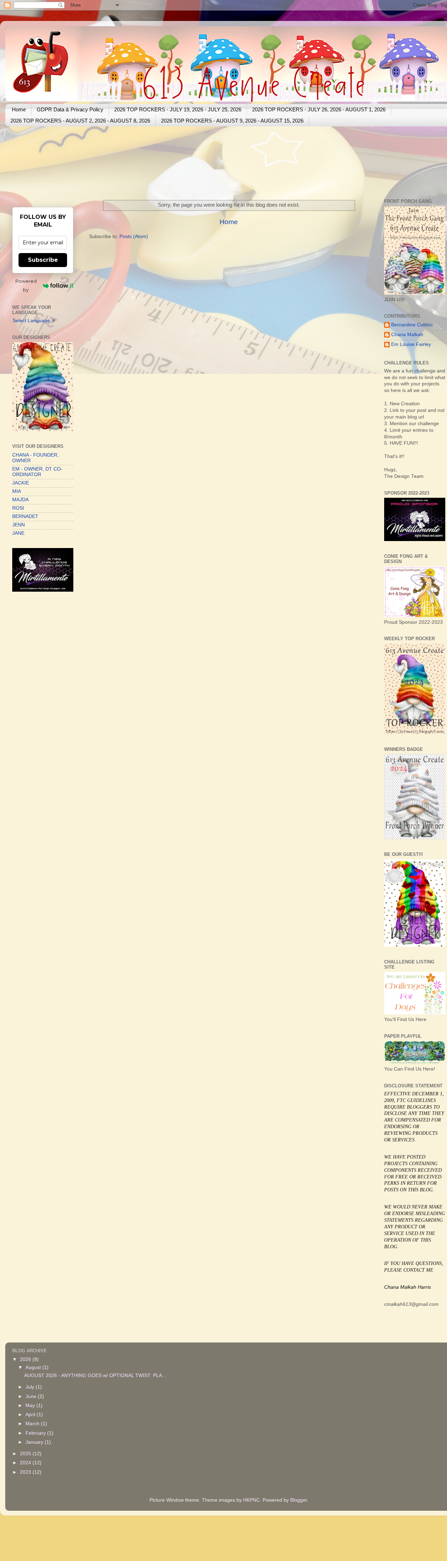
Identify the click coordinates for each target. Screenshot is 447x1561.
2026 (26, 1359)
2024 (26, 1462)
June (31, 1396)
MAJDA (20, 499)
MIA (16, 491)
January (35, 1442)
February (36, 1433)
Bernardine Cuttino (412, 324)
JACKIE (20, 483)
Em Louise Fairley (411, 344)
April (31, 1414)
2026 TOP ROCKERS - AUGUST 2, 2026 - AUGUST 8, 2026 (80, 121)
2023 (26, 1472)
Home (19, 109)
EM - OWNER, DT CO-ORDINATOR (37, 471)
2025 (26, 1453)
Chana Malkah (407, 334)
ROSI (18, 508)
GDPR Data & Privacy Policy (70, 109)
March (33, 1423)
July (30, 1387)
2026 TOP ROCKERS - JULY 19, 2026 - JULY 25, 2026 (177, 109)
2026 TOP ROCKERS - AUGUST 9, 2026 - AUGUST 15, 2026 (232, 121)
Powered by (26, 285)
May (30, 1405)
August (33, 1367)
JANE (18, 533)
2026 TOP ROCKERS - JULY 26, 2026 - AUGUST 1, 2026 (319, 109)
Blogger (298, 1500)
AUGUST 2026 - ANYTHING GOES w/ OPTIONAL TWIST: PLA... (95, 1375)
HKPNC (251, 1500)
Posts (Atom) (133, 236)
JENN (18, 524)
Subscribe (43, 260)
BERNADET (25, 516)
